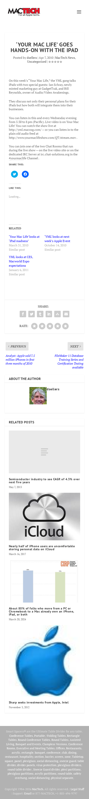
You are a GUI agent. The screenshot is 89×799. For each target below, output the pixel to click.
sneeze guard (68, 761)
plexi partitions (71, 769)
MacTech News (65, 58)
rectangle (27, 752)
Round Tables (59, 740)
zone (68, 757)
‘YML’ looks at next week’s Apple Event (57, 238)
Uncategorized (36, 61)
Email (28, 793)
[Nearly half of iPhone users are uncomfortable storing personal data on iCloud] (44, 516)
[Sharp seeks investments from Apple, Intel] (44, 661)
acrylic (16, 752)
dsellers (32, 58)
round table (65, 773)
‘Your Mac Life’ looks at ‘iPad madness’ (24, 238)
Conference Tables (21, 736)
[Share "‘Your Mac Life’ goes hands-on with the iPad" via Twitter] (31, 314)
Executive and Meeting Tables (35, 748)
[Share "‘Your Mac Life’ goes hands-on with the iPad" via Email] (66, 314)
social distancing (47, 761)
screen (59, 757)
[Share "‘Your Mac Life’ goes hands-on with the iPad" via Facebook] (23, 314)
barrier (49, 757)
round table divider (20, 769)
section (39, 757)
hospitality (26, 757)
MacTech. (38, 789)
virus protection (46, 765)
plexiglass (29, 761)
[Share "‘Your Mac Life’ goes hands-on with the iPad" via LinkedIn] (48, 314)
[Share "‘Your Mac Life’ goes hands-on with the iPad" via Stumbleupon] (57, 314)
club (64, 752)
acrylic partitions (45, 773)
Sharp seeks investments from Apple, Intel (39, 702)
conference (53, 752)
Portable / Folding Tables (50, 736)
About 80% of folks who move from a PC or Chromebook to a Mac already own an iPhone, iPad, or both (41, 611)
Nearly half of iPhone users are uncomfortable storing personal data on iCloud (42, 547)
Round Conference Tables (34, 740)
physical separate (62, 778)
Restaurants (73, 748)
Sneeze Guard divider (46, 769)
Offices (60, 748)
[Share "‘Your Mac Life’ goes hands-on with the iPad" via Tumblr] (40, 314)
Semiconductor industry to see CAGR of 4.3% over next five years (44, 480)
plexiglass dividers (69, 765)
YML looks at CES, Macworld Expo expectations (21, 261)
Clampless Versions (54, 744)
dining (72, 752)
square (9, 761)
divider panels (26, 765)
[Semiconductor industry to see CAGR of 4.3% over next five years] (44, 452)
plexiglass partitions (20, 773)
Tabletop (77, 757)
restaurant (11, 757)
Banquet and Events (28, 744)
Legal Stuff (77, 789)
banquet (40, 752)
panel (18, 761)
